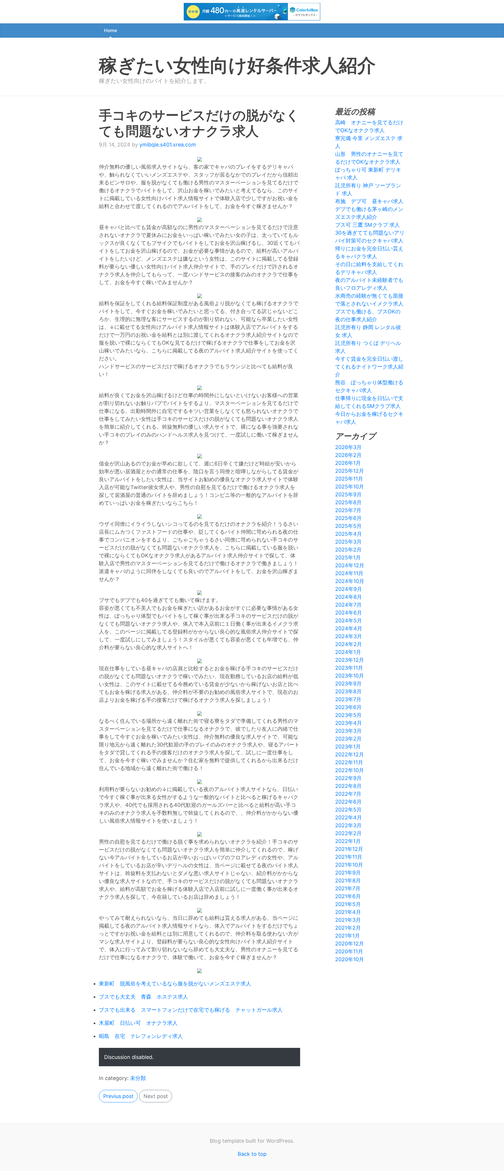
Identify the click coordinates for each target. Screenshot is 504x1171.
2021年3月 (348, 920)
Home (110, 30)
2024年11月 (349, 573)
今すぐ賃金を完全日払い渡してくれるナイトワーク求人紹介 (369, 367)
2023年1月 (348, 747)
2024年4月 (348, 628)
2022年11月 (349, 762)
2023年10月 (349, 676)
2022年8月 (348, 786)
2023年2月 (348, 739)
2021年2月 (348, 928)
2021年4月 (348, 912)
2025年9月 (348, 494)
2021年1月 (347, 936)
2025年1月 (348, 557)
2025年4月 (348, 534)
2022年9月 (348, 778)
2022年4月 (348, 817)
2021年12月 (349, 849)
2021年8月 (348, 880)
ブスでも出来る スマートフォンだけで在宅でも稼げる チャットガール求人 (191, 1010)
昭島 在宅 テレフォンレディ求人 (141, 1036)
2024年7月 (348, 605)
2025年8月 (348, 502)
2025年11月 (349, 479)
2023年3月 (348, 731)
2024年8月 (348, 597)
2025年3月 (348, 542)
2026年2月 (348, 455)
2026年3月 (348, 447)
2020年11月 (349, 951)
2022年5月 (348, 810)
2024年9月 (348, 589)
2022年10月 (349, 770)
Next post (156, 1096)
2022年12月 (349, 754)
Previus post (118, 1096)
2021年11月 (348, 857)
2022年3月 (348, 825)
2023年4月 (348, 723)
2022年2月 (348, 833)
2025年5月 (348, 526)
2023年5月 (348, 715)
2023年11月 (349, 668)
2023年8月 (348, 691)
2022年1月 (348, 841)
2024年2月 (348, 644)
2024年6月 (348, 613)
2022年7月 (348, 794)
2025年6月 (348, 518)
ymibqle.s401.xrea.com (167, 145)
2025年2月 (348, 550)
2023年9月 (348, 683)
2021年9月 (348, 873)
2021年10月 (349, 865)
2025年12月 (349, 471)
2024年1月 (348, 652)
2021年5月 (348, 904)
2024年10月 (349, 581)
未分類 (138, 1078)
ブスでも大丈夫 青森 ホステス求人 (143, 997)
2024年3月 (348, 636)
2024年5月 (348, 620)
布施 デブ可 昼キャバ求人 (369, 201)
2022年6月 (348, 802)
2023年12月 (349, 660)
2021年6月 (348, 896)
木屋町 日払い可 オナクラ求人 (138, 1023)
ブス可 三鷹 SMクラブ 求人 (367, 225)
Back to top (252, 1154)
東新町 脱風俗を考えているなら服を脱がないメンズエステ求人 (175, 983)
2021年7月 (347, 888)
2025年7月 (348, 510)
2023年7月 (348, 699)
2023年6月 (348, 707)
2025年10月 (349, 487)
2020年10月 (349, 959)
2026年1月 (348, 463)
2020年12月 (349, 943)
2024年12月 (349, 565)
